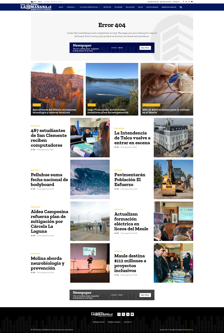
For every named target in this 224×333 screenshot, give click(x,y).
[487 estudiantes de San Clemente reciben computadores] (90, 137)
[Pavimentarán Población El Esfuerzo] (173, 179)
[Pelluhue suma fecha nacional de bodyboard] (90, 179)
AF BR (33, 150)
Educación (35, 126)
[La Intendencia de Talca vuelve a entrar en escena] (173, 137)
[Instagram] (186, 1)
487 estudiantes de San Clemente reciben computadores (49, 137)
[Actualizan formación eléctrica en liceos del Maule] (173, 221)
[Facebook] (183, 1)
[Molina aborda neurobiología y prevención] (90, 263)
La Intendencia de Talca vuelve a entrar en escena (132, 138)
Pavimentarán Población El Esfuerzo (129, 179)
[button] (181, 7)
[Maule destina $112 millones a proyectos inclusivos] (173, 263)
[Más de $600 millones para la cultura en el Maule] (167, 89)
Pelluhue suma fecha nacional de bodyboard (49, 179)
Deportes (35, 170)
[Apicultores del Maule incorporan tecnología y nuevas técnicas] (57, 89)
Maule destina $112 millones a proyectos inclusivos (130, 263)
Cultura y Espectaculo (151, 105)
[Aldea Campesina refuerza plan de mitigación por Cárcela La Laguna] (90, 221)
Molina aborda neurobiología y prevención (48, 263)
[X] (189, 1)
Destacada (119, 128)
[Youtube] (191, 1)
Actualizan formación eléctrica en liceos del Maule (131, 221)
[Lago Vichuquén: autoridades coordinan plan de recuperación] (112, 89)
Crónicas (36, 105)
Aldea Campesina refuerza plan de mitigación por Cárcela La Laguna (49, 221)
